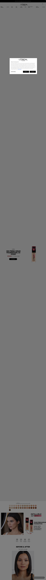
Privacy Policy (19, 69)
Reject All (26, 71)
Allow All (33, 71)
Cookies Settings (13, 71)
